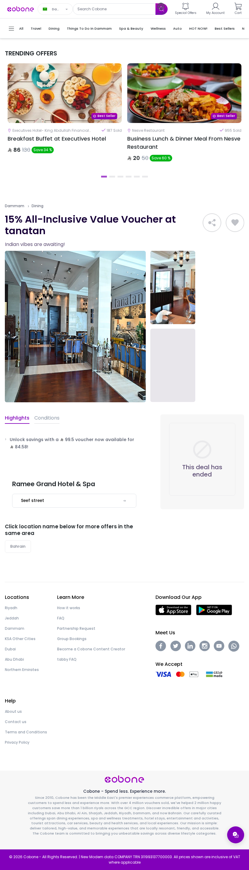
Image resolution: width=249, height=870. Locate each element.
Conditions (47, 417)
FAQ (60, 618)
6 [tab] (145, 177)
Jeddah (12, 618)
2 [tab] (112, 177)
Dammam (14, 206)
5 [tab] (137, 177)
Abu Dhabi (14, 659)
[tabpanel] (64, 117)
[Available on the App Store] (173, 609)
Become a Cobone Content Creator (91, 649)
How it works (68, 607)
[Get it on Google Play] (214, 609)
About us (13, 711)
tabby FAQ (67, 659)
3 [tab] (120, 177)
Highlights (17, 417)
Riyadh (11, 607)
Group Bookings (72, 638)
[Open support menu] (235, 834)
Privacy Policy (17, 742)
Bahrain (18, 546)
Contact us (15, 721)
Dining (37, 206)
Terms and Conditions (26, 732)
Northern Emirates (22, 669)
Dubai (10, 649)
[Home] (20, 8)
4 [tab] (128, 177)
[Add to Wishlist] (235, 223)
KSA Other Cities (20, 638)
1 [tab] (104, 177)
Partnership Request (76, 628)
